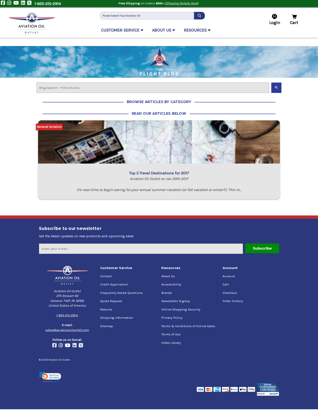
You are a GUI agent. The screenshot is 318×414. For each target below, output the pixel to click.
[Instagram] (10, 4)
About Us (168, 276)
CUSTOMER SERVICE (121, 30)
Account (229, 276)
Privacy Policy (171, 318)
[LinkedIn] (24, 4)
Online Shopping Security (180, 309)
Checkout (230, 293)
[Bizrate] (268, 389)
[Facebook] (4, 4)
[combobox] (147, 15)
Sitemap (106, 326)
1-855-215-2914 (48, 3)
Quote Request (111, 301)
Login (274, 22)
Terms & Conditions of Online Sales (188, 326)
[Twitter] (30, 4)
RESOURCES (196, 30)
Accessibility (171, 284)
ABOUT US (162, 30)
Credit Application (114, 284)
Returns (106, 309)
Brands (166, 293)
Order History (233, 301)
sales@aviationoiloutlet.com (67, 330)
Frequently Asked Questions (121, 293)
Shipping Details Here (181, 3)
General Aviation (49, 127)
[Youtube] (17, 4)
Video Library (171, 343)
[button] (50, 377)
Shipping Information (116, 318)
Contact (106, 276)
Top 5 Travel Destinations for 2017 (159, 173)
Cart (226, 284)
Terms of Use (170, 334)
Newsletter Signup (175, 301)
